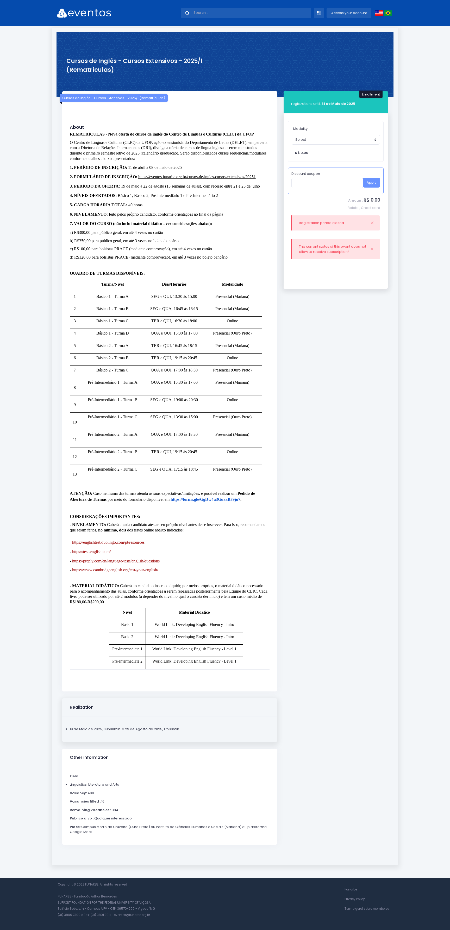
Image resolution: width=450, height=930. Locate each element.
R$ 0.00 (372, 200)
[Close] (372, 223)
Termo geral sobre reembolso (367, 909)
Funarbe (351, 889)
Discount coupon (305, 173)
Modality (300, 128)
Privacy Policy (355, 899)
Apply (371, 182)
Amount (355, 200)
